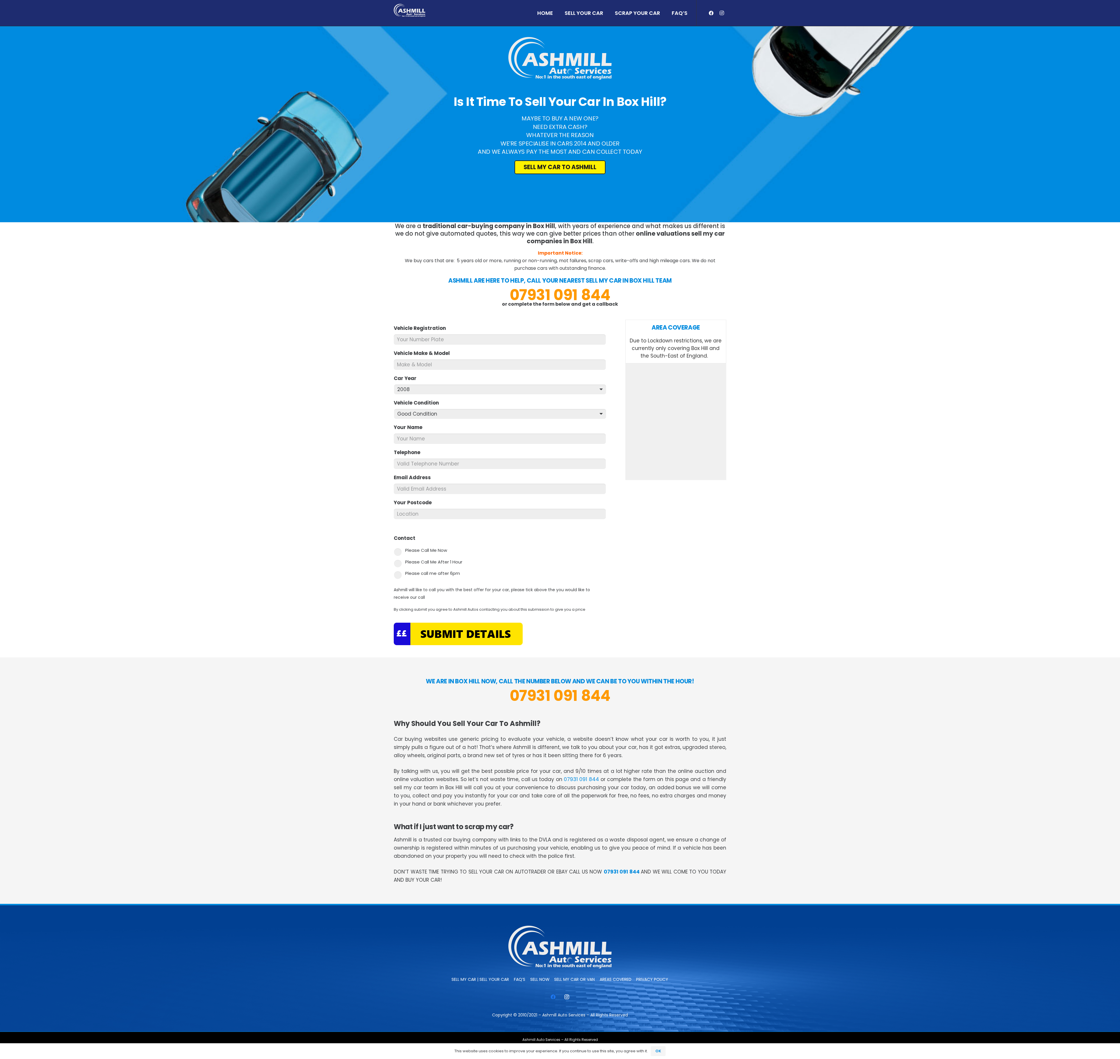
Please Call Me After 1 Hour (433, 562)
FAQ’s (519, 979)
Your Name (410, 427)
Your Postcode (415, 502)
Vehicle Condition (419, 403)
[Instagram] (721, 13)
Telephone (409, 452)
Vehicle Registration (422, 328)
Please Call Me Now (426, 550)
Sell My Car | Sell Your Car (480, 979)
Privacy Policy (652, 979)
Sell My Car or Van (574, 979)
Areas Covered (615, 979)
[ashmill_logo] (409, 10)
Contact (407, 538)
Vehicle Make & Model (424, 353)
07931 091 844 (560, 294)
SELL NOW (540, 979)
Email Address (415, 477)
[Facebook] (711, 13)
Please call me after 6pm (432, 573)
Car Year (407, 378)
